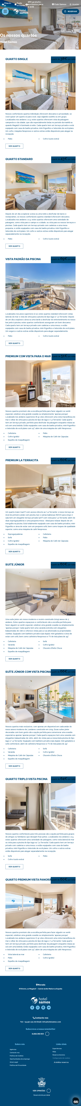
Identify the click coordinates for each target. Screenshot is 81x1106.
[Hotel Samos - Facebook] (32, 1008)
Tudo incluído (21, 4)
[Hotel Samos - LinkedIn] (43, 1008)
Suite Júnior (14, 564)
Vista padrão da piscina (23, 259)
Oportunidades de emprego (20, 1059)
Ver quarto (14, 146)
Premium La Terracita (21, 460)
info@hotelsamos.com (51, 1022)
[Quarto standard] (40, 186)
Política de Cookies (16, 1056)
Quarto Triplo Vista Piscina (26, 779)
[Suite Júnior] (40, 592)
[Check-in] (3, 4)
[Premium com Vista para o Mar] (40, 383)
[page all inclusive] (15, 4)
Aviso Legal (14, 1062)
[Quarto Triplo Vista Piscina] (40, 806)
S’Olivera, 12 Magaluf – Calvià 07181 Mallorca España (40, 989)
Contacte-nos (14, 1052)
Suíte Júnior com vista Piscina (28, 671)
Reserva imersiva (59, 1055)
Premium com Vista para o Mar (28, 356)
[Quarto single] (40, 86)
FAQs (54, 1052)
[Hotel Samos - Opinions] (49, 1008)
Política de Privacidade (18, 1065)
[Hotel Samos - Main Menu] (5, 11)
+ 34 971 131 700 (30, 1022)
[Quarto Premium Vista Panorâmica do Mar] (40, 906)
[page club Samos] (53, 4)
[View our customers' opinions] (42, 1082)
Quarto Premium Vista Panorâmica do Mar (37, 879)
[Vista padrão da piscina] (40, 286)
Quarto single (16, 59)
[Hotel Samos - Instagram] (38, 1008)
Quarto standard (19, 159)
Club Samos (60, 4)
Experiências (57, 1048)
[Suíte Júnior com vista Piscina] (40, 699)
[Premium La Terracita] (40, 486)
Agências (13, 1049)
